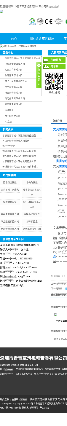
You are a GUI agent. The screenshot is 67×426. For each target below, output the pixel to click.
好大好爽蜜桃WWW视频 (47, 417)
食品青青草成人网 (14, 87)
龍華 (52, 399)
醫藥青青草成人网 (14, 104)
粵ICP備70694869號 (10, 407)
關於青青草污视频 (42, 38)
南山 (47, 399)
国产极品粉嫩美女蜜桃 (23, 417)
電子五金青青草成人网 (16, 81)
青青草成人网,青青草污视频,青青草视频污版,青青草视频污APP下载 (33, 1)
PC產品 (8, 121)
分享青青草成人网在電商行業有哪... (20, 161)
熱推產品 (4, 399)
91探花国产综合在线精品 (46, 421)
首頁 (14, 38)
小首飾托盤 (32, 182)
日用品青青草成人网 (15, 98)
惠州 (42, 399)
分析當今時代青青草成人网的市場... (20, 166)
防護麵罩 (9, 110)
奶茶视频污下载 (35, 414)
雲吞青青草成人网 (10, 214)
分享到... (56, 66)
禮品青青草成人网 (14, 93)
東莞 (37, 399)
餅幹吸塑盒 (32, 221)
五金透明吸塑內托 (10, 221)
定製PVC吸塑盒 (32, 214)
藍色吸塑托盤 (10, 182)
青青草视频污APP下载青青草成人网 (22, 58)
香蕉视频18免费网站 (23, 421)
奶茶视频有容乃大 (18, 414)
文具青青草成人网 (14, 69)
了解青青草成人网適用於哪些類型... (20, 135)
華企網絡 (44, 407)
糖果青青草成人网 (10, 229)
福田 (62, 399)
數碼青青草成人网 (14, 75)
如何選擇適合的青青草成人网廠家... (20, 151)
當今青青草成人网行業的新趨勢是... (20, 156)
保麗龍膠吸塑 (10, 202)
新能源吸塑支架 (12, 116)
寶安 (57, 399)
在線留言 (56, 59)
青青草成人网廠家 (10, 190)
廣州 (32, 399)
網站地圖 (4, 414)
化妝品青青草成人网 (15, 64)
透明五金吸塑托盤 (32, 229)
